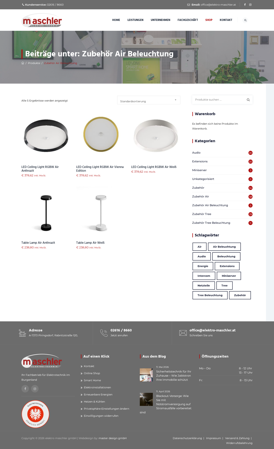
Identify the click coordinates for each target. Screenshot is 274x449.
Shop (208, 20)
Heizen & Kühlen (94, 401)
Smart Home (92, 380)
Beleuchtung (226, 256)
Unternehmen (160, 20)
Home (116, 20)
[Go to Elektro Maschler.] (22, 63)
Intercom (204, 275)
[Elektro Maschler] (41, 20)
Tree (224, 285)
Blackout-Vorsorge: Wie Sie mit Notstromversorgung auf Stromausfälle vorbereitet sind (165, 404)
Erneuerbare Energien (98, 394)
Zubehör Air (200, 196)
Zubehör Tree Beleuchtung (211, 222)
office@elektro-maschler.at (218, 4)
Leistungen (135, 20)
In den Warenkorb (46, 142)
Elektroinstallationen (97, 387)
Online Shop (92, 373)
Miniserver (199, 170)
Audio (196, 152)
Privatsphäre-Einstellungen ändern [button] (106, 408)
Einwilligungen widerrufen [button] (101, 415)
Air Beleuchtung (224, 246)
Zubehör (198, 187)
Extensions (200, 161)
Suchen (248, 99)
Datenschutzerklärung (187, 438)
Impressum (213, 438)
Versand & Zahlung (237, 438)
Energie (203, 266)
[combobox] (148, 100)
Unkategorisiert (203, 179)
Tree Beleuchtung (210, 295)
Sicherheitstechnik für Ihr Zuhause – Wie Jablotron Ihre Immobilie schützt (173, 375)
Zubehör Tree (201, 214)
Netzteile (204, 285)
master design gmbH (113, 438)
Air (199, 246)
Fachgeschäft (188, 20)
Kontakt (226, 20)
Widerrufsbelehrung (239, 443)
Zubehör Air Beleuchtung (210, 205)
